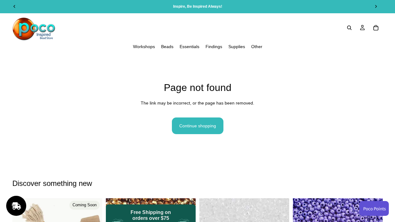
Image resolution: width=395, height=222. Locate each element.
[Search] (349, 28)
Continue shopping (197, 125)
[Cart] (376, 28)
